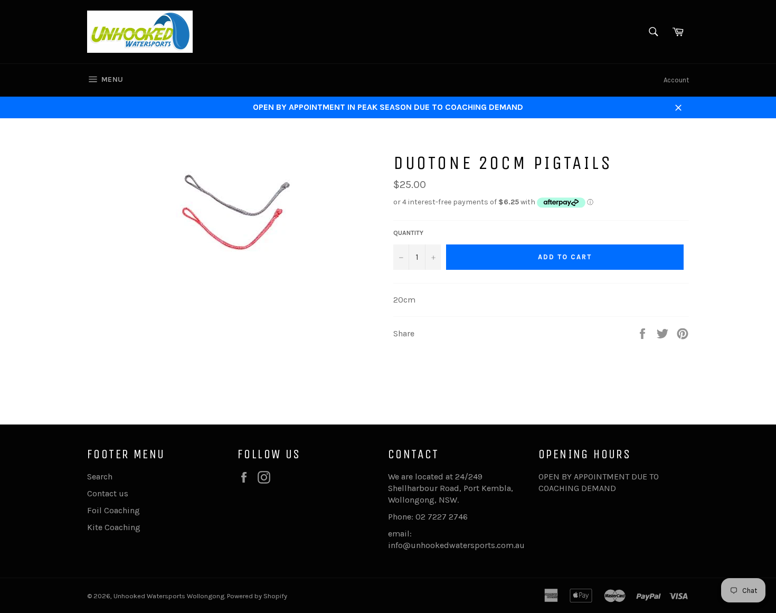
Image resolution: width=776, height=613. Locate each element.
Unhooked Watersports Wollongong (168, 596)
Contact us (107, 493)
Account (676, 80)
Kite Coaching (113, 527)
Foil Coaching (113, 510)
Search (99, 476)
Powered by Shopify (257, 596)
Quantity (408, 233)
